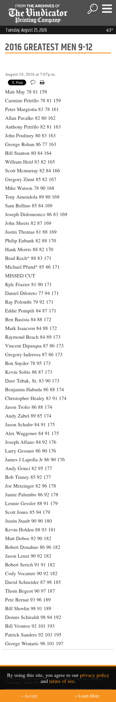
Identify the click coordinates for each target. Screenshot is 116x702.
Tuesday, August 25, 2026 (26, 30)
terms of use (61, 680)
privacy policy (94, 674)
